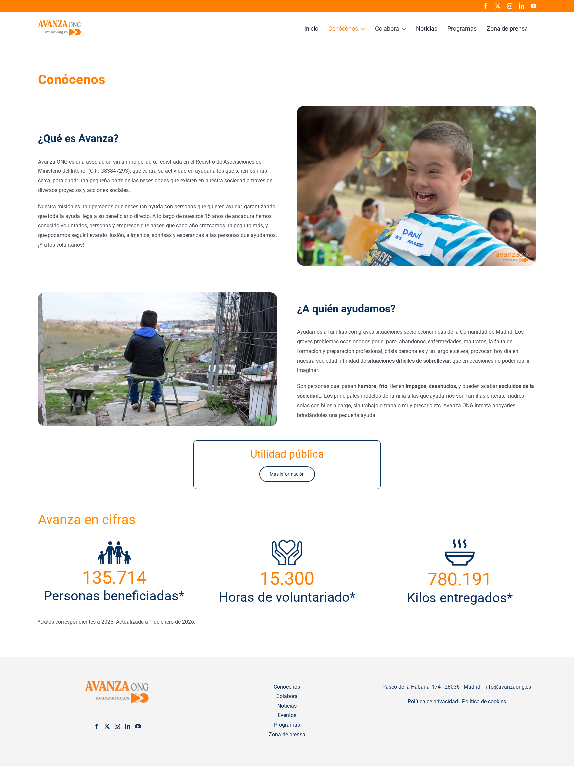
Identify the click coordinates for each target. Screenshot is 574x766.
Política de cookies (484, 701)
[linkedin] (521, 6)
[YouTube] (138, 726)
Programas (287, 725)
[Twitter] (107, 726)
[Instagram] (117, 726)
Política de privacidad (433, 701)
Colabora (287, 696)
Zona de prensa (287, 734)
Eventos (287, 715)
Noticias (287, 706)
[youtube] (533, 6)
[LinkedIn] (127, 726)
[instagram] (509, 6)
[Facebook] (96, 726)
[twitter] (497, 6)
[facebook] (485, 6)
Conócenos (287, 687)
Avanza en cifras (87, 519)
